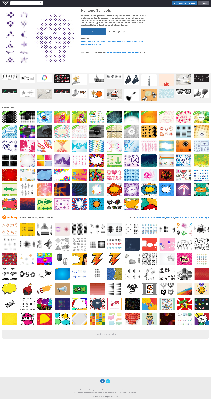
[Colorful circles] (79, 117)
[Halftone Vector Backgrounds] (9, 160)
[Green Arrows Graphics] (44, 204)
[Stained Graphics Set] (131, 160)
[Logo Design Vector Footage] (183, 175)
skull (96, 44)
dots (118, 41)
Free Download (93, 32)
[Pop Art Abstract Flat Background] (62, 175)
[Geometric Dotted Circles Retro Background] (131, 131)
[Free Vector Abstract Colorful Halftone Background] (201, 117)
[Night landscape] (44, 131)
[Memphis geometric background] (27, 175)
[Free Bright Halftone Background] (27, 131)
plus (140, 41)
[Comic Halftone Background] (166, 189)
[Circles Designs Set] (114, 175)
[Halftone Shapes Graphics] (131, 146)
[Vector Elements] (183, 160)
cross (114, 41)
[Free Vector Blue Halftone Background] (9, 131)
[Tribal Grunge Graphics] (166, 175)
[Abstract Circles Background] (96, 131)
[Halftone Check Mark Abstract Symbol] (131, 97)
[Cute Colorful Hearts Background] (62, 131)
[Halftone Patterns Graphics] (183, 131)
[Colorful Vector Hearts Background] (79, 131)
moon (136, 41)
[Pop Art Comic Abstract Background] (149, 204)
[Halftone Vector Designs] (166, 131)
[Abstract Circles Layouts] (114, 204)
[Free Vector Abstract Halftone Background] (114, 117)
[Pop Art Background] (114, 189)
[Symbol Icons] (114, 160)
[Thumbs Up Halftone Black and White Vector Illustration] (96, 78)
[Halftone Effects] (44, 189)
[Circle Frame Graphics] (96, 189)
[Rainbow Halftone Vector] (27, 160)
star (100, 44)
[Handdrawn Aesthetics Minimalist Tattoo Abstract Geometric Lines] (27, 189)
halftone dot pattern (184, 218)
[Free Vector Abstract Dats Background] (149, 117)
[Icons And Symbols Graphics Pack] (201, 175)
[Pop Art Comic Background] (9, 204)
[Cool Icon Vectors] (62, 204)
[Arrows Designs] (79, 160)
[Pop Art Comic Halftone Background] (96, 160)
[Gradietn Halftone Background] (79, 189)
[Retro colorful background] (62, 117)
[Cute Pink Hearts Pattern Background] (166, 117)
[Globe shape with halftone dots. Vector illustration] (114, 76)
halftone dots (142, 218)
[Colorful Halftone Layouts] (44, 146)
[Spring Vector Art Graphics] (201, 160)
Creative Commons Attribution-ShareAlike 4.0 (122, 52)
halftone (124, 41)
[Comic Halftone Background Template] (9, 175)
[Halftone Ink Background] (27, 117)
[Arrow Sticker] (183, 189)
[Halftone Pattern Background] (9, 117)
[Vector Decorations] (166, 160)
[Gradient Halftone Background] (27, 204)
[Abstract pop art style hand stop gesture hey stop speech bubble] (79, 93)
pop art (90, 44)
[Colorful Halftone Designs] (96, 146)
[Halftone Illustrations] (9, 146)
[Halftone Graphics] (201, 146)
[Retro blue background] (44, 117)
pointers (84, 44)
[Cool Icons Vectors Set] (149, 131)
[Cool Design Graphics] (79, 175)
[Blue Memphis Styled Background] (44, 175)
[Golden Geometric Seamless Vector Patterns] (114, 131)
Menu (205, 3)
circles (96, 41)
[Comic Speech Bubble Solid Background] (79, 204)
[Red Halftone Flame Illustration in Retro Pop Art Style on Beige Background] (166, 86)
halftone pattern (157, 218)
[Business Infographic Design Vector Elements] (96, 117)
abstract (84, 41)
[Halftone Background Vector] (131, 189)
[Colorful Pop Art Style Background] (131, 204)
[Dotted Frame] (166, 146)
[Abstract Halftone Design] (79, 146)
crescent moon (105, 41)
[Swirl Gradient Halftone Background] (62, 189)
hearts (130, 41)
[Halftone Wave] (62, 146)
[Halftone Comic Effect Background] (96, 204)
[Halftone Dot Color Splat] (149, 160)
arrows (90, 41)
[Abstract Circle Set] (131, 175)
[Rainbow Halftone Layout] (114, 146)
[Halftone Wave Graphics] (62, 160)
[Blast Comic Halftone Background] (201, 189)
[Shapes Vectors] (149, 175)
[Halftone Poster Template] (201, 131)
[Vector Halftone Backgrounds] (44, 160)
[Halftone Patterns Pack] (149, 146)
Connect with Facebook (187, 3)
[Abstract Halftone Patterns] (27, 146)
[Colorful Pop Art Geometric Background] (96, 175)
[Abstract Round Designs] (183, 146)
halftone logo (202, 218)
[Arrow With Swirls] (9, 189)
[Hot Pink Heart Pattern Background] (183, 117)
